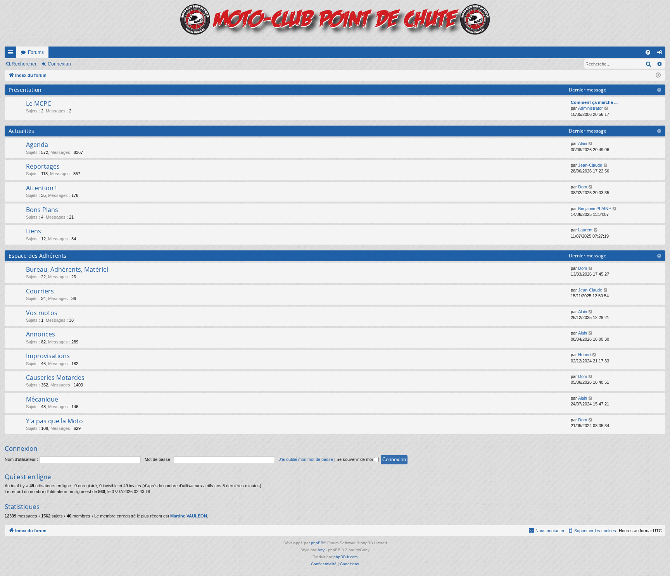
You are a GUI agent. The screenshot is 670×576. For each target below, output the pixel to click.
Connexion (59, 64)
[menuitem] (648, 52)
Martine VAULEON (188, 516)
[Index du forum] (335, 23)
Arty (321, 550)
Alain (582, 143)
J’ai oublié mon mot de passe (306, 459)
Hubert (584, 354)
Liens (33, 231)
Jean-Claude (590, 165)
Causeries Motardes (55, 377)
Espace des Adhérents (37, 255)
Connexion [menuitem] (661, 54)
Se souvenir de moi (355, 459)
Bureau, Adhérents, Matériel (67, 269)
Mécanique (42, 399)
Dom (582, 187)
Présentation (25, 89)
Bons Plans (42, 209)
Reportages (43, 166)
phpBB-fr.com (345, 557)
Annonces (40, 334)
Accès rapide (12, 54)
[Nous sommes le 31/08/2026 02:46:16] (658, 75)
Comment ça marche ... (594, 102)
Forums (36, 52)
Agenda (37, 144)
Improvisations (48, 356)
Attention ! (41, 188)
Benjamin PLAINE (594, 208)
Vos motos (41, 313)
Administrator (590, 108)
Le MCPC (38, 103)
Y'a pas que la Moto (54, 421)
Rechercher (24, 64)
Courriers (40, 291)
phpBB (317, 543)
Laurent (585, 230)
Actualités (21, 131)
